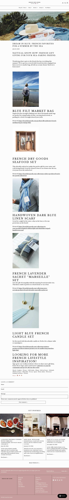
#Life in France (44, 370)
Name (2, 384)
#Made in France (17, 371)
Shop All (20, 477)
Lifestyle (20, 484)
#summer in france (18, 373)
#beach (14, 370)
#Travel (26, 373)
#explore (19, 370)
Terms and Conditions (41, 486)
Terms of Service (40, 490)
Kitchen (20, 483)
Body (19, 481)
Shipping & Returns (41, 483)
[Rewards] (62, 496)
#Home (37, 370)
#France (25, 370)
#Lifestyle (51, 370)
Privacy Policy (39, 488)
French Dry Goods (8, 497)
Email (2, 389)
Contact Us (38, 479)
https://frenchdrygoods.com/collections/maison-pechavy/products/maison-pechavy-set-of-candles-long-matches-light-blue (33, 348)
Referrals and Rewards (42, 492)
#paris (35, 371)
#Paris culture (41, 371)
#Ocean (31, 371)
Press (37, 481)
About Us (38, 477)
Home (19, 479)
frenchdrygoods (28, 288)
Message (3, 393)
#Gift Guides (31, 370)
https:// (21, 288)
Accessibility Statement (42, 484)
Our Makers (21, 486)
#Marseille (25, 371)
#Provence (49, 371)
